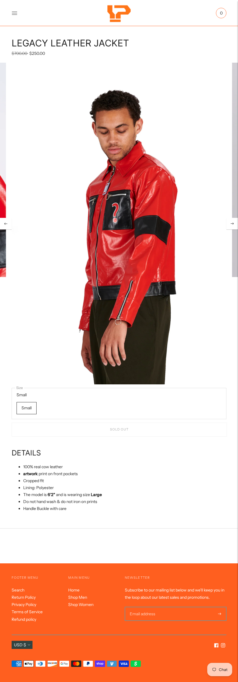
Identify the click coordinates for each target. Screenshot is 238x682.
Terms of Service (27, 611)
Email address (142, 607)
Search (18, 590)
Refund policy (24, 619)
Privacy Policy (24, 604)
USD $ (20, 644)
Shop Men (77, 597)
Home (74, 590)
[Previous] (6, 223)
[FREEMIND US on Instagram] (223, 646)
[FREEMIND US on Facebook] (216, 646)
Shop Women (80, 604)
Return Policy (24, 597)
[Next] (232, 223)
